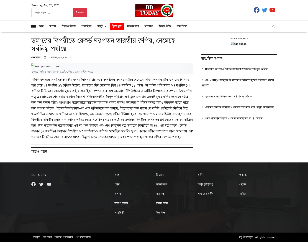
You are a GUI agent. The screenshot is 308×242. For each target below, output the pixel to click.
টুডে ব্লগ (117, 26)
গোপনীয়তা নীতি (83, 237)
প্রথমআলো (36, 57)
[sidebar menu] (33, 26)
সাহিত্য (243, 194)
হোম (41, 26)
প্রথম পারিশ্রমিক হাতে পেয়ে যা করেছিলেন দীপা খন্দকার (234, 118)
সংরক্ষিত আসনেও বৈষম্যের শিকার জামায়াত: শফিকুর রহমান (236, 69)
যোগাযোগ (47, 237)
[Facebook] (33, 183)
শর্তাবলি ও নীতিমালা (64, 237)
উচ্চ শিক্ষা (182, 26)
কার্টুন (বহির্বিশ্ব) (205, 184)
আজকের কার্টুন (205, 194)
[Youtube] (49, 183)
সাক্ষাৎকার (133, 26)
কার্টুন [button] (100, 26)
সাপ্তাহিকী (87, 26)
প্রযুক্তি (242, 184)
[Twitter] (41, 183)
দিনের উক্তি (165, 26)
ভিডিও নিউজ (69, 26)
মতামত (149, 26)
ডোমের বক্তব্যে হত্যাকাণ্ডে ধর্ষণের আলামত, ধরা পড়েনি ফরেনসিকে (239, 107)
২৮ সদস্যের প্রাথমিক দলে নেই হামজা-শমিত (228, 96)
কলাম (52, 26)
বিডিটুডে (36, 237)
